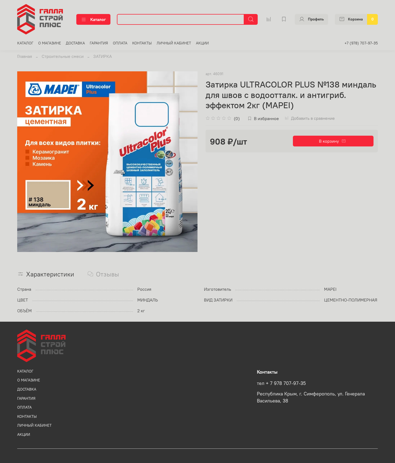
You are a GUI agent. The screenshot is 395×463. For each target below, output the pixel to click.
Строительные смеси (63, 56)
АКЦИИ (202, 43)
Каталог (98, 19)
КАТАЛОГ (25, 43)
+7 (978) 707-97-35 (361, 43)
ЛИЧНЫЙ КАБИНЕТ (174, 43)
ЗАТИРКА (102, 56)
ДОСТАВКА (75, 43)
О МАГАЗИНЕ (49, 43)
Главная (24, 56)
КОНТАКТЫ (142, 43)
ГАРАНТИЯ (99, 43)
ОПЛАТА (120, 43)
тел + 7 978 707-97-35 (281, 383)
